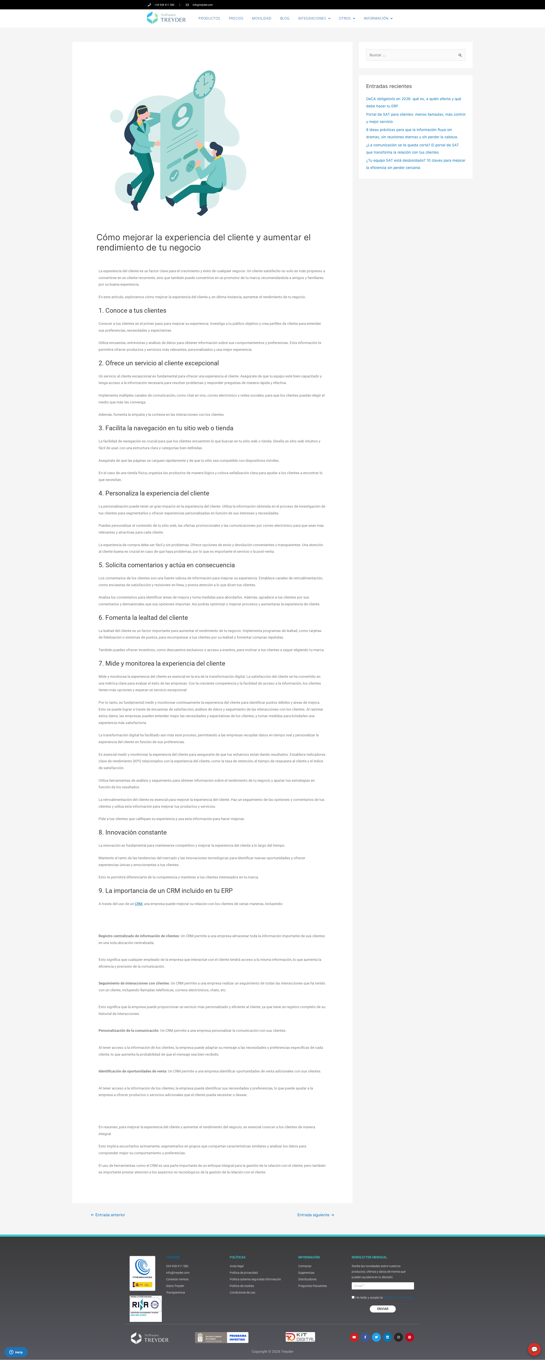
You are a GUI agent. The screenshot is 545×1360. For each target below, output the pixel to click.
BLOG (285, 18)
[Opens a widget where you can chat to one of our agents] (16, 1352)
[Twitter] (376, 1337)
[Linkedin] (387, 1337)
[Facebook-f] (365, 1337)
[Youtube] (354, 1337)
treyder (173, 1257)
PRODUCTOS (209, 18)
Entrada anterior (108, 1214)
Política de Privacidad (398, 1298)
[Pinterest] (409, 1337)
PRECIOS (236, 18)
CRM (138, 904)
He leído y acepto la (384, 1298)
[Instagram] (398, 1337)
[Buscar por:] (415, 55)
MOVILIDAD (261, 18)
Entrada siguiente (315, 1214)
